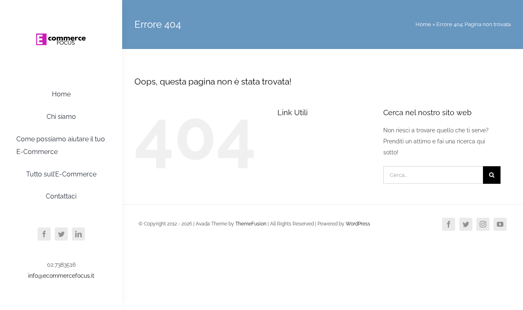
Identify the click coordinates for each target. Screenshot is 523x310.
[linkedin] (78, 234)
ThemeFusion (250, 224)
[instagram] (482, 224)
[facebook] (44, 234)
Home (423, 24)
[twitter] (61, 234)
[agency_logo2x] (61, 17)
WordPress (358, 224)
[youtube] (500, 224)
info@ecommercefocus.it (61, 275)
